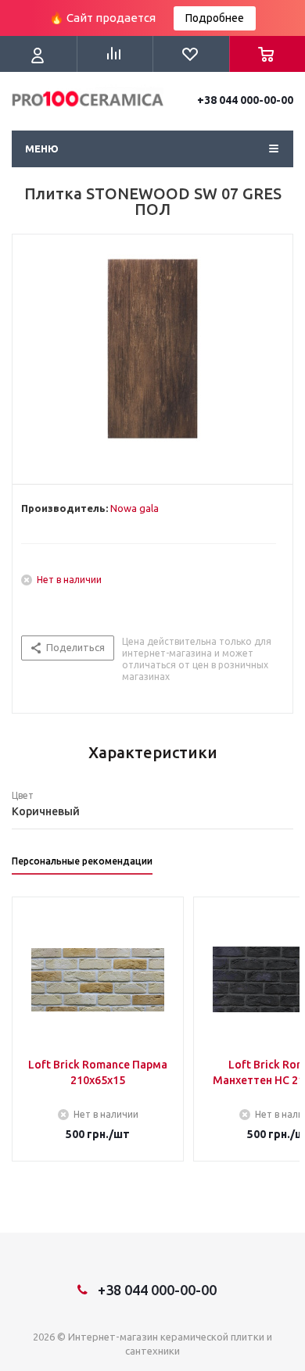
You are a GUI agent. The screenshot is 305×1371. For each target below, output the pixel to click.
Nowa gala (134, 508)
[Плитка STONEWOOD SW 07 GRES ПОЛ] (152, 355)
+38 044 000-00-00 (245, 100)
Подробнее (214, 18)
